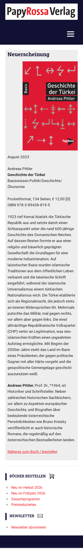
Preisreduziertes (23, 505)
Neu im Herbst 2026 (26, 487)
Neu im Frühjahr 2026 (28, 493)
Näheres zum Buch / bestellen (32, 451)
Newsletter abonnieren (28, 527)
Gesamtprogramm (25, 499)
